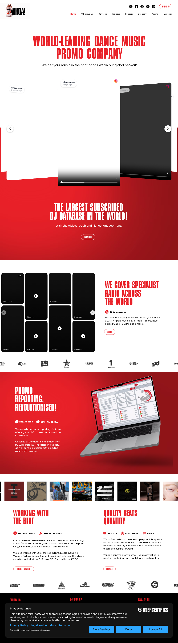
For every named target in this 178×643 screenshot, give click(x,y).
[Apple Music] (147, 6)
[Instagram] (142, 6)
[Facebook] (136, 6)
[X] (130, 6)
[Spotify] (153, 6)
